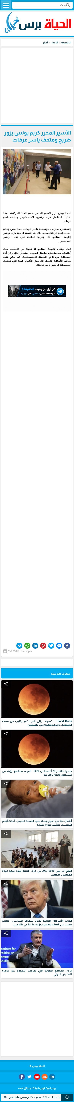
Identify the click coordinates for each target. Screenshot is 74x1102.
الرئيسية (66, 42)
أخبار (45, 42)
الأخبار (54, 42)
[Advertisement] (37, 85)
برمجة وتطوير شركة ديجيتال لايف (37, 1088)
